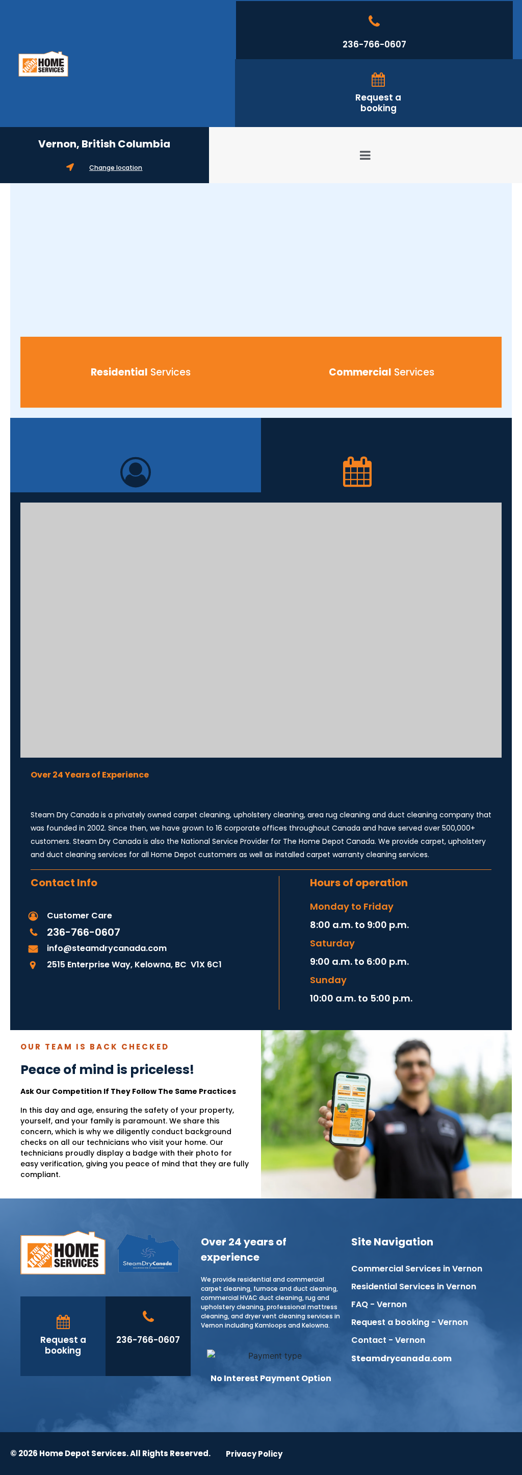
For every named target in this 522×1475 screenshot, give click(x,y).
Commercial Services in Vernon (416, 1268)
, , (134, 964)
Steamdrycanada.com (401, 1358)
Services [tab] (141, 372)
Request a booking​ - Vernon (409, 1322)
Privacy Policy (254, 1453)
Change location (115, 167)
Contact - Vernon (388, 1340)
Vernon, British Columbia (104, 144)
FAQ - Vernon (379, 1304)
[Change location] (70, 167)
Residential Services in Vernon (413, 1286)
